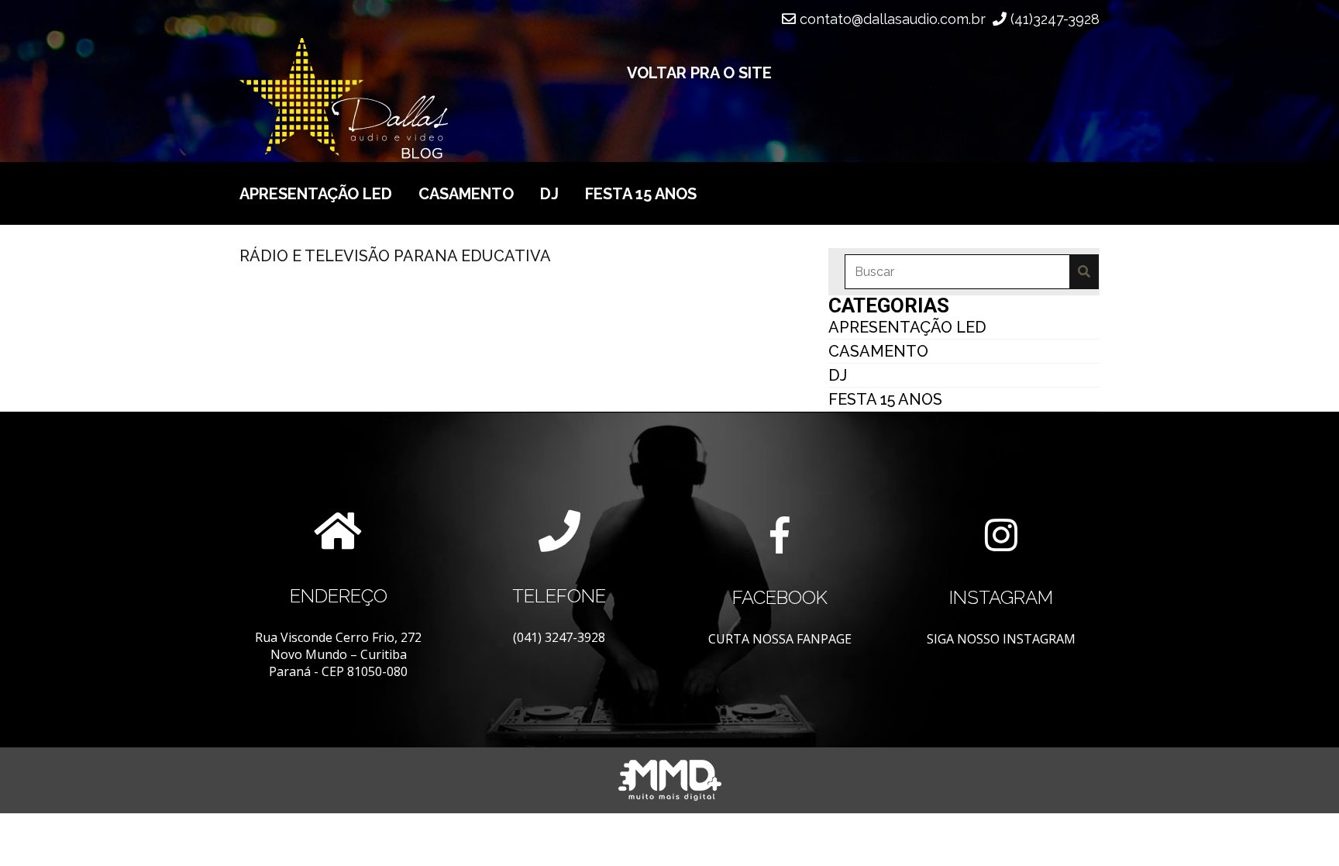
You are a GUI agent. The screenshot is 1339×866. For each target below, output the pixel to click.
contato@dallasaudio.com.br (891, 19)
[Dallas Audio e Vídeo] (411, 98)
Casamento (466, 194)
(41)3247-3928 (1053, 19)
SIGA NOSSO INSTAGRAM (1001, 638)
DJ (549, 194)
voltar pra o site (699, 73)
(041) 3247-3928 (559, 637)
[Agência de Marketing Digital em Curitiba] (669, 780)
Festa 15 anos (641, 194)
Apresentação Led (315, 194)
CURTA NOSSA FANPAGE (780, 638)
